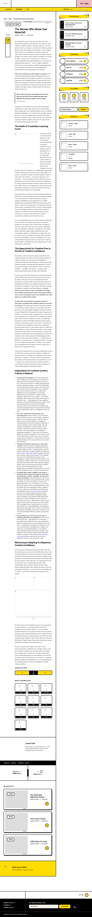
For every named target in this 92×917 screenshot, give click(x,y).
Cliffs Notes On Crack (38, 841)
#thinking (21, 763)
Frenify (25, 914)
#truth (27, 763)
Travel (10, 19)
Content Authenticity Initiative (29, 453)
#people (13, 763)
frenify (7, 35)
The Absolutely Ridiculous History (37, 796)
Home (5, 19)
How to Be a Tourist (38, 819)
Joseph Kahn (30, 743)
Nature (9, 24)
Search (83, 109)
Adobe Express (36, 491)
